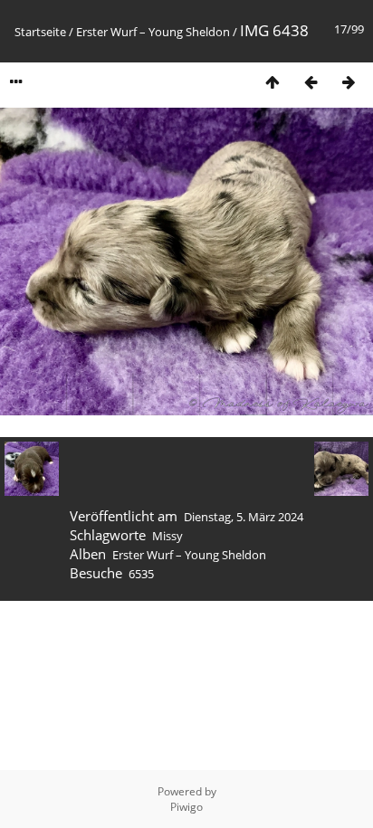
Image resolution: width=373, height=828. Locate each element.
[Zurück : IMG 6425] (311, 81)
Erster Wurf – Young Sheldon (153, 32)
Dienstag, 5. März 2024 (243, 517)
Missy (167, 536)
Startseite (40, 32)
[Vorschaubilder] (272, 81)
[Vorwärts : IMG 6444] (349, 81)
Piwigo (186, 806)
